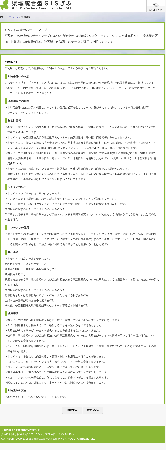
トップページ (11, 17)
